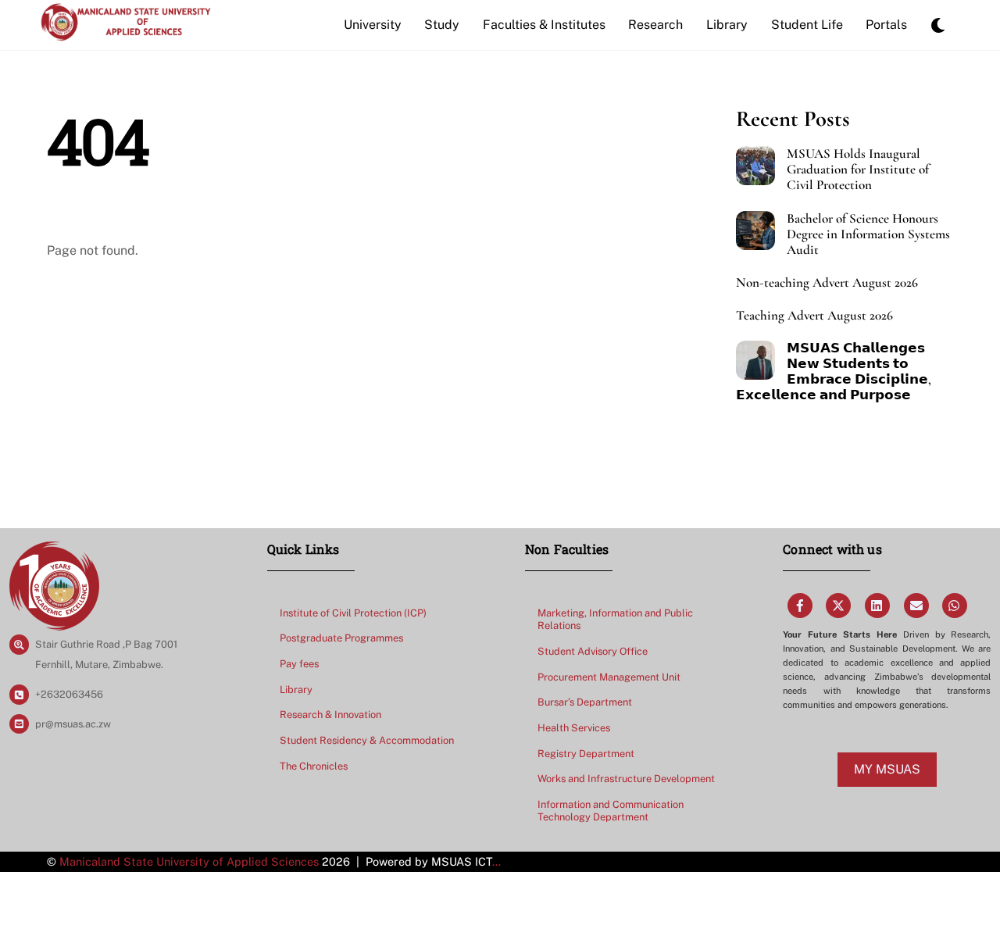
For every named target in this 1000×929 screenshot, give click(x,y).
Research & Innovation (330, 714)
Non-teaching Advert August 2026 (827, 283)
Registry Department (586, 753)
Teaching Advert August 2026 (814, 315)
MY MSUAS (887, 769)
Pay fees (299, 664)
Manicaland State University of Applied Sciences (189, 861)
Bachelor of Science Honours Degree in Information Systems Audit (868, 234)
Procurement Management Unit (609, 677)
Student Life (807, 24)
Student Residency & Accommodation (367, 740)
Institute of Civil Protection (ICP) (353, 613)
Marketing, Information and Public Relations (615, 619)
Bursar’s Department (585, 702)
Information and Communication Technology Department (611, 811)
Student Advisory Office (593, 651)
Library (727, 24)
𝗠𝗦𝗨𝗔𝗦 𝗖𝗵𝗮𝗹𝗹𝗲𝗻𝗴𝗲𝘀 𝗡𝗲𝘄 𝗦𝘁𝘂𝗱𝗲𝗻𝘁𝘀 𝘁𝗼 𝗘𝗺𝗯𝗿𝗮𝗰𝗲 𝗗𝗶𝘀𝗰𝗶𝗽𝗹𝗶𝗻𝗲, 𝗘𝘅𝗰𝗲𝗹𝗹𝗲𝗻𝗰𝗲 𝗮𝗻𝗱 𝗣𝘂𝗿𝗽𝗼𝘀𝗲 (833, 372)
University (373, 24)
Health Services (574, 728)
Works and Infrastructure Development (626, 778)
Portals (886, 24)
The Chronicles (314, 766)
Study (441, 24)
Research (655, 24)
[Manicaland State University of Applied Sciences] (125, 34)
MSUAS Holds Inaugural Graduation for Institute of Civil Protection (858, 169)
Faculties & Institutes (544, 24)
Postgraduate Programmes (341, 638)
